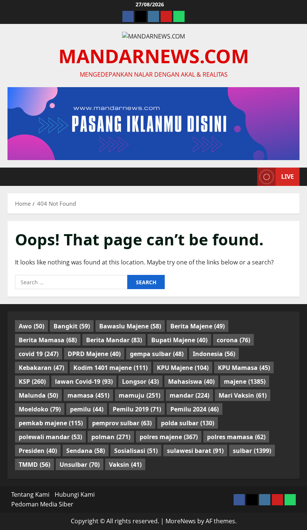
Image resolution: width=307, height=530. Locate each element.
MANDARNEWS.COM (153, 56)
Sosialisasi (136, 451)
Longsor (140, 381)
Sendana (85, 451)
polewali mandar (50, 437)
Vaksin (125, 464)
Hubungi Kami (75, 494)
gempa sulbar (156, 354)
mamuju (139, 395)
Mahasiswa (191, 381)
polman (110, 437)
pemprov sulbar (122, 423)
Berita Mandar (114, 340)
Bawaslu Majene (130, 326)
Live (287, 176)
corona (233, 340)
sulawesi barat (195, 451)
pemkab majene (51, 423)
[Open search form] (249, 176)
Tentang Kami (30, 494)
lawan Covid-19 (84, 381)
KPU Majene (183, 368)
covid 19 (38, 354)
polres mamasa (236, 437)
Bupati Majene (179, 340)
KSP (32, 381)
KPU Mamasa (244, 368)
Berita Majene (197, 326)
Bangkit (72, 326)
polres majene (169, 437)
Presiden (38, 451)
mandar (189, 395)
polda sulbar (187, 423)
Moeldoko (40, 409)
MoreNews (180, 521)
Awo (31, 326)
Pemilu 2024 (194, 409)
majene (244, 381)
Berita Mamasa (48, 340)
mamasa (88, 395)
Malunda (38, 395)
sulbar (252, 451)
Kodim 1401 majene (110, 368)
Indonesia (214, 354)
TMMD (34, 464)
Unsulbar (80, 464)
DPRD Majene (94, 354)
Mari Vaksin (243, 395)
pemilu (86, 409)
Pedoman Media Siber (42, 504)
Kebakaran (41, 368)
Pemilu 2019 (137, 409)
